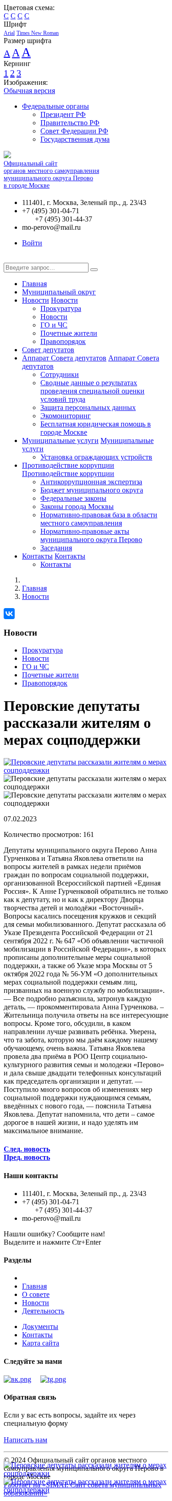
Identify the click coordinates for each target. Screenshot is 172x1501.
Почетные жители (68, 333)
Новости (35, 300)
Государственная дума (75, 139)
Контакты (37, 556)
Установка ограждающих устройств (96, 457)
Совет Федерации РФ (74, 131)
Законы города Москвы (77, 506)
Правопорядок (63, 341)
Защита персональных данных (88, 407)
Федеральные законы (73, 498)
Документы (40, 1326)
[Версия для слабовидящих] (10, 258)
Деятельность (43, 1311)
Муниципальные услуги (60, 440)
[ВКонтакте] (9, 613)
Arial (9, 33)
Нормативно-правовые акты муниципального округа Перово (91, 535)
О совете (36, 1294)
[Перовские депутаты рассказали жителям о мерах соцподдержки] (86, 770)
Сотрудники (59, 374)
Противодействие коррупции (68, 465)
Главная (34, 284)
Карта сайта (40, 1343)
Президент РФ (63, 114)
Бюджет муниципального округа (91, 490)
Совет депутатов (48, 350)
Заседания (56, 548)
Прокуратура (60, 308)
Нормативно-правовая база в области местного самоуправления (98, 519)
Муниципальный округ (59, 292)
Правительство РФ (70, 123)
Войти (32, 243)
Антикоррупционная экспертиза (91, 482)
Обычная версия (29, 90)
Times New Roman (38, 33)
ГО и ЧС (53, 325)
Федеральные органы (55, 106)
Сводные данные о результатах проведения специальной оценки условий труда (92, 391)
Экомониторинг (65, 416)
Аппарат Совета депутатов (64, 358)
